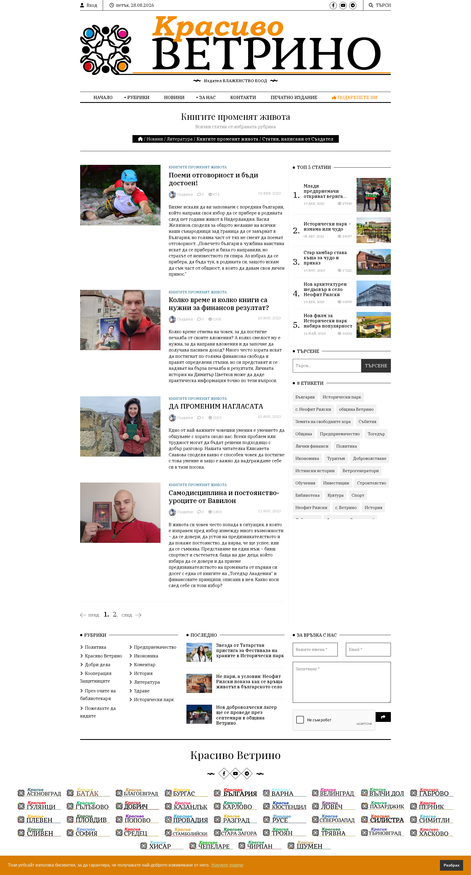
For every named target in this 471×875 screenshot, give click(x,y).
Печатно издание (294, 97)
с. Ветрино (346, 507)
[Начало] (141, 139)
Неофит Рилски (311, 507)
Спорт (358, 495)
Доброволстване (370, 458)
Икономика (307, 458)
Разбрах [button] (452, 865)
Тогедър (376, 433)
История (373, 507)
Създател (185, 194)
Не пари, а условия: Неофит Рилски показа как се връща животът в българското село (249, 681)
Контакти (243, 97)
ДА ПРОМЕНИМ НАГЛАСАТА (216, 406)
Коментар (144, 664)
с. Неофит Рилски (313, 409)
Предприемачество (340, 433)
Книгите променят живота (198, 167)
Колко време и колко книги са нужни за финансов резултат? (219, 303)
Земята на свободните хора (323, 421)
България (305, 397)
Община (303, 433)
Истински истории (315, 470)
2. (115, 614)
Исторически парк (342, 397)
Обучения (305, 483)
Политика (346, 446)
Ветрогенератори (361, 470)
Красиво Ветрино (103, 656)
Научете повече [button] (227, 865)
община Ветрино (356, 409)
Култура (336, 495)
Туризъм (336, 458)
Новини (174, 97)
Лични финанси (311, 446)
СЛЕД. (127, 615)
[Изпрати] (383, 717)
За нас (207, 97)
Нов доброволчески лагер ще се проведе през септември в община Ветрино (246, 715)
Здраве (142, 691)
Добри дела (97, 664)
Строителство (371, 483)
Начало (103, 97)
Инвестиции (336, 483)
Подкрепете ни (357, 97)
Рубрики (138, 97)
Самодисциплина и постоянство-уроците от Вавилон (224, 496)
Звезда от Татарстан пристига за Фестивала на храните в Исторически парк (250, 650)
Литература (180, 139)
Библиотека (307, 495)
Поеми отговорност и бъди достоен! (213, 179)
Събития (367, 421)
